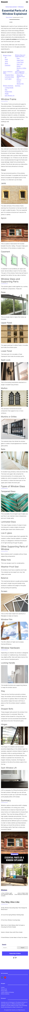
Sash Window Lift (9, 95)
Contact (3, 987)
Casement (7, 65)
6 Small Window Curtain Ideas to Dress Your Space (14, 937)
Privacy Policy (4, 990)
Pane (18, 58)
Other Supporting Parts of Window (19, 72)
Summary (18, 85)
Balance (19, 79)
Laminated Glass (9, 77)
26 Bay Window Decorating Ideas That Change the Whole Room (14, 908)
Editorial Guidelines (5, 993)
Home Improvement (11, 6)
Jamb (6, 61)
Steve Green (9, 17)
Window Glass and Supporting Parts (20, 55)
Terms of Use (4, 989)
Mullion (19, 66)
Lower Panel (20, 62)
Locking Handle (9, 87)
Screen (19, 81)
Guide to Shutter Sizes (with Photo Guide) (11, 932)
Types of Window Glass (7, 72)
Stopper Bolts (8, 91)
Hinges (7, 93)
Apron (6, 63)
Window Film (20, 83)
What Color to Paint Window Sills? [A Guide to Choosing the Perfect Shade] (13, 926)
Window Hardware (8, 85)
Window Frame (7, 55)
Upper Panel (20, 60)
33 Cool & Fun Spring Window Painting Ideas (12, 914)
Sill (5, 57)
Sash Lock (19, 64)
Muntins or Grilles (21, 68)
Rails (18, 70)
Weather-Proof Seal (21, 77)
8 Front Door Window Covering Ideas (10, 920)
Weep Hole (20, 75)
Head (6, 59)
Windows (21, 6)
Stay (6, 89)
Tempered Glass (9, 75)
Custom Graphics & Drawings (7, 992)
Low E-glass (8, 79)
